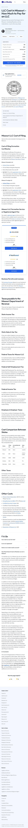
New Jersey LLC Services (7, 761)
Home (3, 6)
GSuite (4, 517)
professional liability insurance (16, 523)
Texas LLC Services (5, 733)
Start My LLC (14, 248)
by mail (8, 498)
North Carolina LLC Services (7, 744)
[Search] (15, 2)
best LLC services (16, 219)
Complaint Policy (5, 803)
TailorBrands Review (6, 784)
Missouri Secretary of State (17, 159)
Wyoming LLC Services (6, 756)
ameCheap (17, 511)
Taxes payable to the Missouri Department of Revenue (13, 116)
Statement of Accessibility (7, 805)
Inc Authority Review (6, 782)
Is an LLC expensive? (7, 543)
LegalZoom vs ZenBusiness (7, 786)
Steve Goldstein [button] (8, 28)
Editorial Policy (5, 819)
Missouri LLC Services (6, 758)
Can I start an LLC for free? (8, 539)
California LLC (4, 695)
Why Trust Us (12, 36)
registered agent (11, 215)
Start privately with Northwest (11, 65)
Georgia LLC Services (6, 742)
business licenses (8, 282)
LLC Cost (6, 6)
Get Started (14, 271)
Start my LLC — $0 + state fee (14, 62)
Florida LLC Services (6, 737)
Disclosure (5, 36)
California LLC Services (6, 735)
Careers (3, 800)
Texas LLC (4, 693)
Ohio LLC (3, 723)
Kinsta (18, 513)
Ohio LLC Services (5, 763)
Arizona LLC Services (6, 754)
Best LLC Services (5, 730)
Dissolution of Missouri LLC (9, 527)
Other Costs (5, 122)
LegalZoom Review (5, 770)
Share (21, 36)
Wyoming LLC (4, 716)
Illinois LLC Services (6, 749)
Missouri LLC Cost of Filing (8, 113)
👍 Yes (10, 679)
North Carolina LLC (5, 705)
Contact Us (4, 798)
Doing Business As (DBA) (9, 501)
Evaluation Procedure (6, 814)
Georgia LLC (4, 702)
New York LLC (4, 707)
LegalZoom (6, 665)
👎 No (17, 679)
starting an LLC (15, 99)
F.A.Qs (4, 125)
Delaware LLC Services (6, 740)
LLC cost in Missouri (18, 106)
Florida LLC (4, 698)
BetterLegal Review (6, 779)
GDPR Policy (4, 817)
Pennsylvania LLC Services (7, 751)
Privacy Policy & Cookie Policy (8, 812)
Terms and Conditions (6, 810)
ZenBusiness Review (6, 772)
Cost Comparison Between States (10, 120)
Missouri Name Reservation (9, 497)
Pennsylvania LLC (5, 712)
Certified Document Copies (9, 503)
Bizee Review (4, 777)
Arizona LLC (4, 714)
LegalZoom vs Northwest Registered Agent (10, 791)
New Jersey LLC (5, 721)
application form (17, 172)
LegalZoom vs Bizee (6, 789)
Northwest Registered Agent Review (9, 775)
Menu (24, 2)
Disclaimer (4, 807)
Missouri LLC (21, 98)
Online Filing (6, 165)
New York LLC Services (6, 747)
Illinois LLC (4, 709)
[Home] (7, 2)
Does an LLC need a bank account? (10, 547)
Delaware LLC (4, 700)
